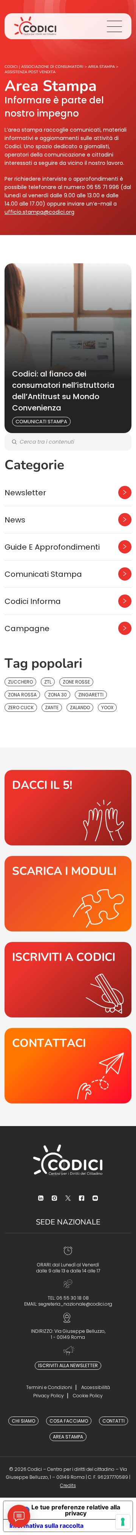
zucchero (20, 682)
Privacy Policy (48, 1395)
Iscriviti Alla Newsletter (68, 1365)
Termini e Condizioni (49, 1387)
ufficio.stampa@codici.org (39, 212)
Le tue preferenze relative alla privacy (75, 1510)
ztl (47, 682)
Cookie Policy (88, 1395)
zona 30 (57, 694)
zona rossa (22, 694)
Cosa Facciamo (68, 1421)
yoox (107, 707)
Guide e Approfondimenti (52, 547)
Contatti (113, 1421)
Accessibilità (95, 1387)
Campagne (27, 628)
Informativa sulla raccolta (46, 1525)
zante (52, 707)
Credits (68, 1485)
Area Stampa (68, 1437)
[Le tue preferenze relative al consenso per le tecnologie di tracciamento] (123, 1522)
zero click (21, 707)
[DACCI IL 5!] (68, 807)
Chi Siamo (23, 1421)
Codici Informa (33, 601)
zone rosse (76, 682)
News (15, 520)
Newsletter (25, 492)
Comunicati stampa (41, 421)
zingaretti (91, 694)
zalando (80, 707)
